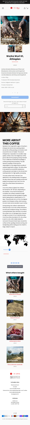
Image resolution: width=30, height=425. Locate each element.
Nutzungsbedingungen (15, 392)
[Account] (25, 8)
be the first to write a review (15, 266)
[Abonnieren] (23, 106)
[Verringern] (13, 92)
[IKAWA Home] (15, 8)
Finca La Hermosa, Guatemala (15, 364)
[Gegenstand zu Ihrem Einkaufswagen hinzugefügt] (27, 8)
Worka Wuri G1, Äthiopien (15, 294)
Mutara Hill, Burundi (15, 317)
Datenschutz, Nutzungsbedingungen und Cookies (15, 390)
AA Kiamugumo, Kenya (15, 341)
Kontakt (15, 386)
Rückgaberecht (15, 394)
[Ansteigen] (17, 92)
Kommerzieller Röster (15, 388)
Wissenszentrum (15, 385)
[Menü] (2, 8)
